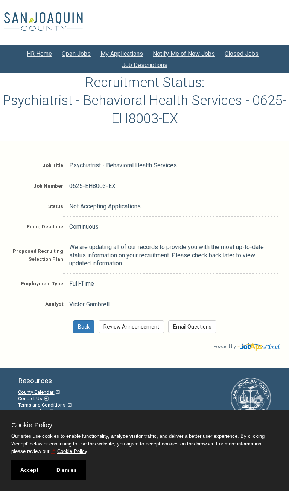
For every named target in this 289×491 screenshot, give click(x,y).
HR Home (39, 53)
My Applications (121, 53)
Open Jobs (76, 53)
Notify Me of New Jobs (184, 53)
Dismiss (66, 470)
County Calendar (36, 392)
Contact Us (30, 398)
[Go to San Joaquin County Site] (43, 21)
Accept (29, 470)
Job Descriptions (144, 65)
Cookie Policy (72, 451)
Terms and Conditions (42, 405)
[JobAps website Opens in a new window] (259, 346)
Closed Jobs (242, 53)
